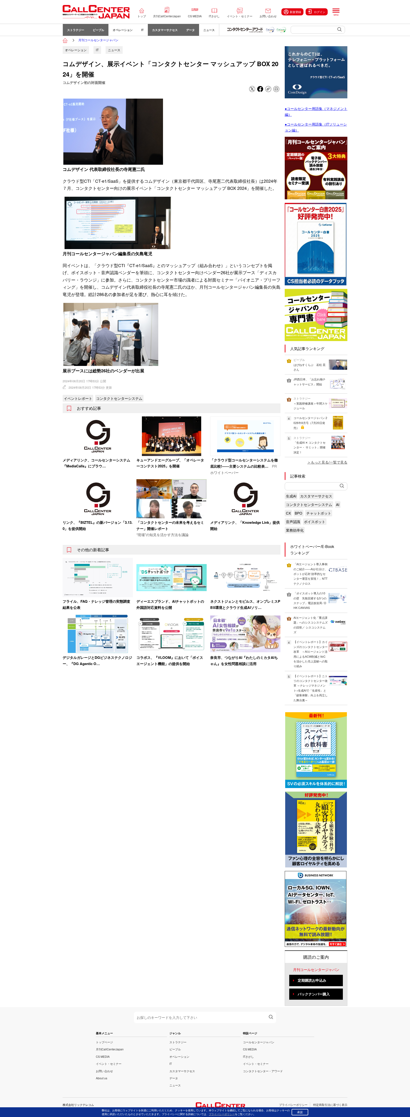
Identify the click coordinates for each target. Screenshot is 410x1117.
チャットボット (318, 513)
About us (101, 1078)
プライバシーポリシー (293, 1105)
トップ (141, 16)
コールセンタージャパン (258, 1042)
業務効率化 (295, 530)
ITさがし (214, 16)
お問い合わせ (268, 16)
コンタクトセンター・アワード (263, 1071)
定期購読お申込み (312, 980)
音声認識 (293, 521)
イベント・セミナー (239, 16)
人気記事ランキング (307, 348)
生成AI (291, 495)
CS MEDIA (195, 16)
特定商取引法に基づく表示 (330, 1105)
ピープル (98, 30)
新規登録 (295, 12)
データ (190, 30)
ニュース (209, 30)
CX (288, 513)
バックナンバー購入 (314, 994)
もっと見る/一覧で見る (329, 462)
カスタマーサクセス (165, 30)
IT (142, 30)
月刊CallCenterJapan (167, 16)
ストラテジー (75, 30)
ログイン (319, 12)
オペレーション (123, 30)
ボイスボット (314, 521)
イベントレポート (78, 398)
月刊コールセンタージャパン (98, 40)
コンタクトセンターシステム (119, 398)
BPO (298, 513)
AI (337, 504)
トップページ (104, 1042)
